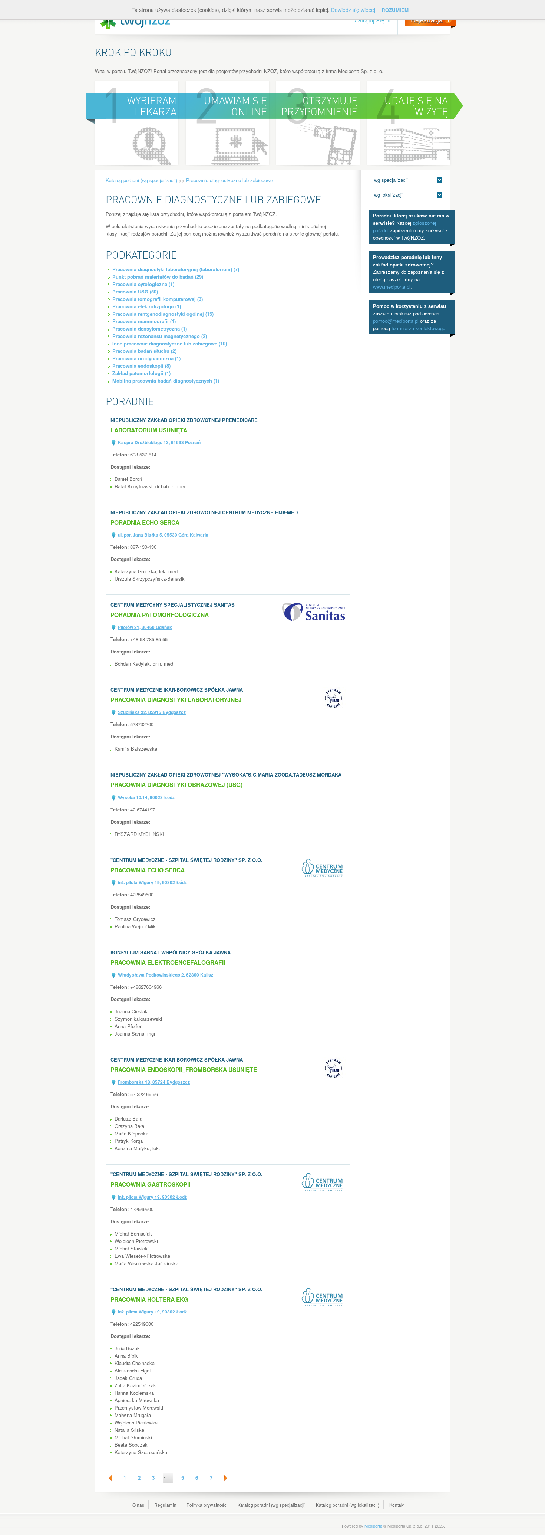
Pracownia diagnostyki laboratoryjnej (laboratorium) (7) (175, 269)
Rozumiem (395, 9)
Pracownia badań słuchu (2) (144, 350)
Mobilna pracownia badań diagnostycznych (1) (165, 380)
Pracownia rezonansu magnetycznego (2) (159, 336)
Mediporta (373, 1526)
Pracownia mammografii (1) (144, 321)
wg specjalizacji (391, 179)
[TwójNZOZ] (135, 21)
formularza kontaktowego (418, 328)
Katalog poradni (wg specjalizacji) (141, 180)
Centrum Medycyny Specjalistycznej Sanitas (172, 604)
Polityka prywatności (207, 1505)
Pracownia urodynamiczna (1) (146, 358)
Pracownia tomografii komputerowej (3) (157, 298)
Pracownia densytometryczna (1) (149, 328)
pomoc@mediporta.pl (396, 320)
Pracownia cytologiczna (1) (143, 284)
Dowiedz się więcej (353, 9)
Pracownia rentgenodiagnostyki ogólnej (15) (163, 313)
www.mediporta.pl (391, 286)
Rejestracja (426, 19)
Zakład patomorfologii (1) (141, 373)
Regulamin (165, 1505)
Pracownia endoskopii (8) (141, 365)
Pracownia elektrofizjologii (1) (146, 306)
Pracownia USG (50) (135, 291)
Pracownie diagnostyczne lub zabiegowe (229, 180)
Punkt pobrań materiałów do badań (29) (157, 276)
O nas (138, 1505)
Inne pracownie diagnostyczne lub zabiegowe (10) (169, 343)
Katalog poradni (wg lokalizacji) (347, 1505)
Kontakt (396, 1505)
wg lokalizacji (388, 194)
